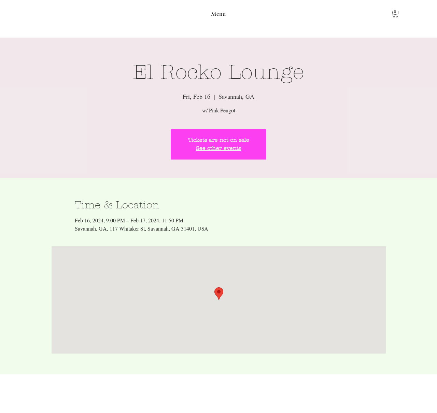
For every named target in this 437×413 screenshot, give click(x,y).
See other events (218, 148)
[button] (218, 13)
